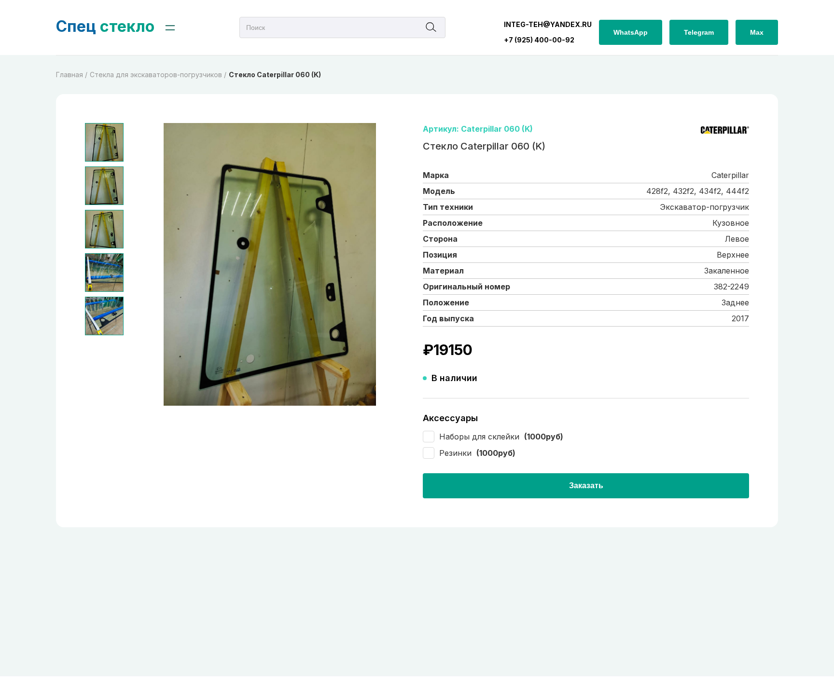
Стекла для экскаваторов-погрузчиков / (158, 74)
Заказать (586, 485)
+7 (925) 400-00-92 (539, 40)
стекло (105, 26)
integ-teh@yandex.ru (548, 24)
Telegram (699, 32)
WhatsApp (630, 32)
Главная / (71, 74)
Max (757, 32)
